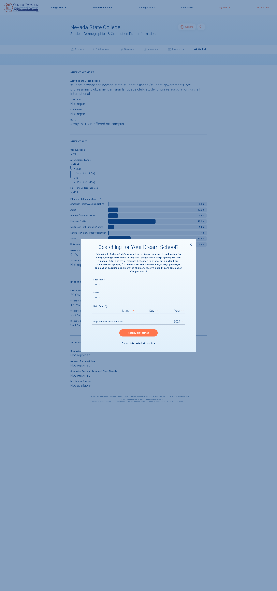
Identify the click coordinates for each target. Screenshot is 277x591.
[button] (106, 306)
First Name (99, 279)
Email (96, 292)
